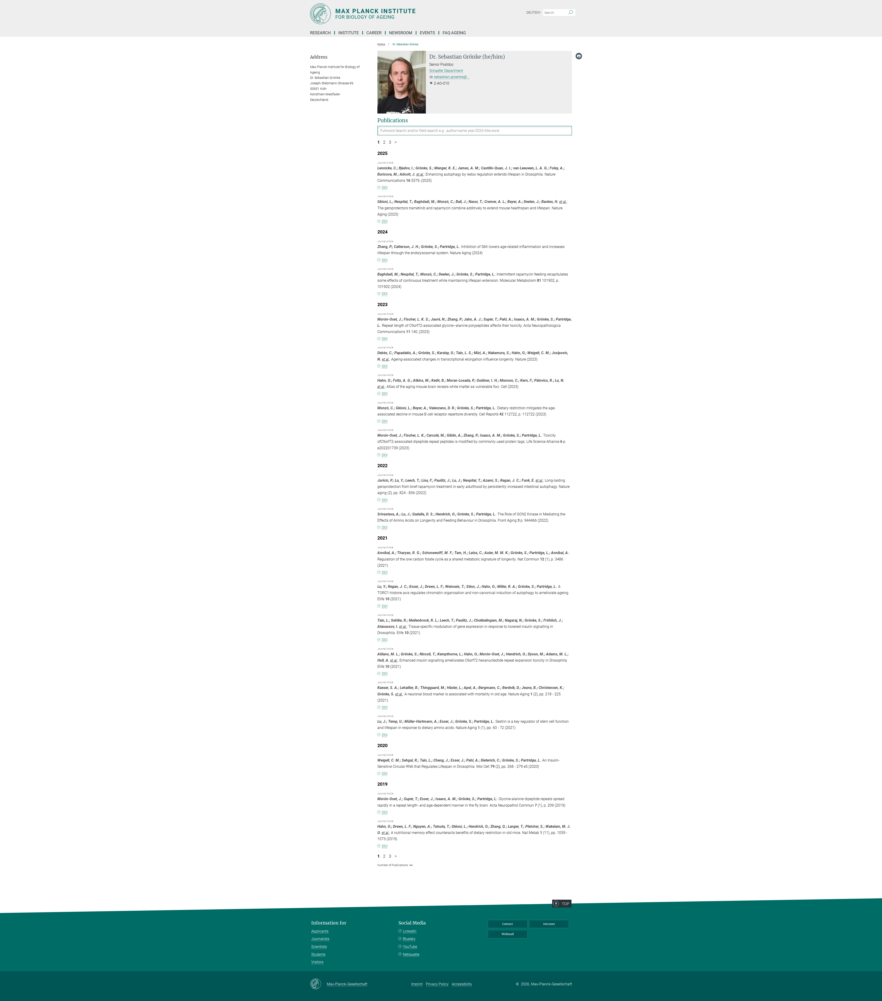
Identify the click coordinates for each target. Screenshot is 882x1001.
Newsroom (400, 32)
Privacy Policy (437, 984)
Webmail (508, 934)
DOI (384, 187)
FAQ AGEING (455, 32)
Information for (328, 923)
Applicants (319, 931)
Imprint (417, 984)
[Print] (578, 56)
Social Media (412, 923)
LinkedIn (409, 931)
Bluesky (409, 939)
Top (565, 903)
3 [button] (390, 142)
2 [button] (384, 142)
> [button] (396, 142)
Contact (507, 924)
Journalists (320, 939)
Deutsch (533, 12)
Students (318, 954)
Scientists (319, 946)
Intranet (549, 924)
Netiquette (411, 954)
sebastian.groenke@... (452, 77)
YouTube (410, 946)
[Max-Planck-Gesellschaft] (318, 984)
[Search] (570, 12)
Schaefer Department (446, 70)
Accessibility (462, 984)
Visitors (317, 962)
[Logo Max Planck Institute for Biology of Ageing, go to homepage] (396, 13)
